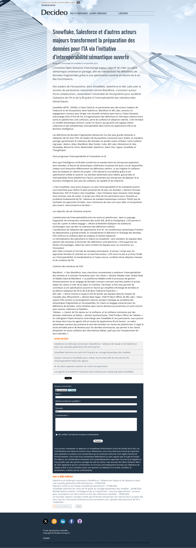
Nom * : (58, 394)
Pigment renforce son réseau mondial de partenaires (79, 486)
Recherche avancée (48, 5)
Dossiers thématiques (98, 13)
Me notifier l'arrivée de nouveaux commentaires (78, 434)
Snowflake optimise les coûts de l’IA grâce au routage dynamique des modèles (92, 352)
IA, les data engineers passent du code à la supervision (81, 366)
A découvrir (123, 13)
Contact (46, 538)
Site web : (59, 408)
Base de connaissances (79, 13)
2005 (78, 506)
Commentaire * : (62, 415)
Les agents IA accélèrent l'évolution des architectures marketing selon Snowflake (94, 371)
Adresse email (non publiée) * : (68, 401)
